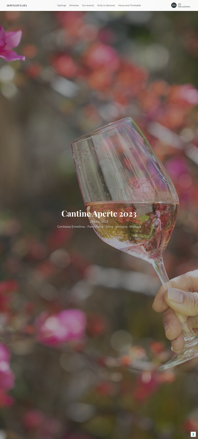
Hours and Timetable (129, 5)
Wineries (74, 5)
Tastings (61, 5)
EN (174, 5)
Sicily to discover (106, 5)
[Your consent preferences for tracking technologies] (193, 434)
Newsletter (184, 6)
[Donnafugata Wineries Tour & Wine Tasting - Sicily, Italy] (17, 5)
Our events (88, 5)
